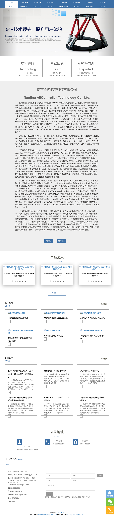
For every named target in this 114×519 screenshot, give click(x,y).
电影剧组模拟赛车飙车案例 (56, 317)
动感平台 (61, 512)
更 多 (57, 292)
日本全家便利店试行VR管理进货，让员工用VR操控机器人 (20, 373)
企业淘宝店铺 (14, 498)
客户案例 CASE (50, 4)
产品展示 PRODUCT (37, 4)
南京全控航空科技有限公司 (47, 514)
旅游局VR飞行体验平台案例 (92, 317)
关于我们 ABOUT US (24, 4)
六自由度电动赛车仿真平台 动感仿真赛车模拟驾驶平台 (19, 274)
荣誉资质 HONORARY (63, 4)
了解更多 (49, 241)
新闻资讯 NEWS (76, 4)
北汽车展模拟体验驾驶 (18, 317)
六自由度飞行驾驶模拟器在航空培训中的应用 (20, 399)
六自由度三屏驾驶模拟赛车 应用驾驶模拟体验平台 (95, 274)
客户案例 (9, 303)
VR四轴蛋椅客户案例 (53, 335)
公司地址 (57, 431)
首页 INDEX (11, 4)
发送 (100, 475)
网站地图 (11, 501)
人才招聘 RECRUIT (89, 4)
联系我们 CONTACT (103, 4)
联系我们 (61, 241)
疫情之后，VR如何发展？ (55, 370)
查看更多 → (105, 304)
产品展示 (57, 257)
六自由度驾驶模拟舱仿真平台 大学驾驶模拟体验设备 (57, 274)
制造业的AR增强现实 (89, 370)
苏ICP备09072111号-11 (75, 514)
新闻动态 (9, 358)
